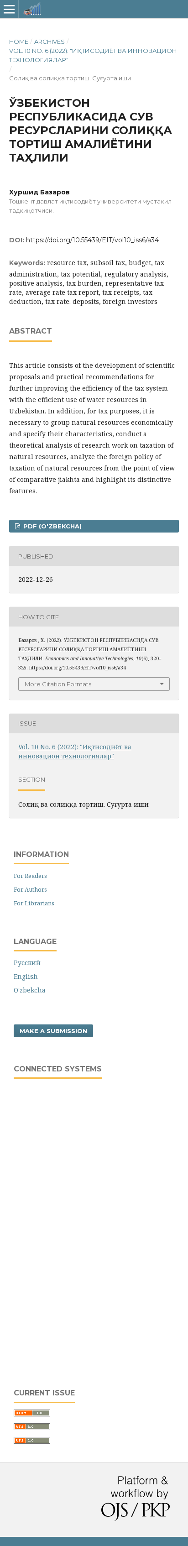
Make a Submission (53, 1030)
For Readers (30, 876)
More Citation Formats (58, 684)
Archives (49, 41)
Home (18, 41)
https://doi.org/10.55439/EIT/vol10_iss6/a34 (92, 240)
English (26, 976)
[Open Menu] (9, 9)
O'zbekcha (30, 990)
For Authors (30, 889)
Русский (27, 962)
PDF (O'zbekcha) (51, 526)
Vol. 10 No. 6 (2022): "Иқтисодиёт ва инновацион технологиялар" (93, 55)
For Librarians (34, 903)
